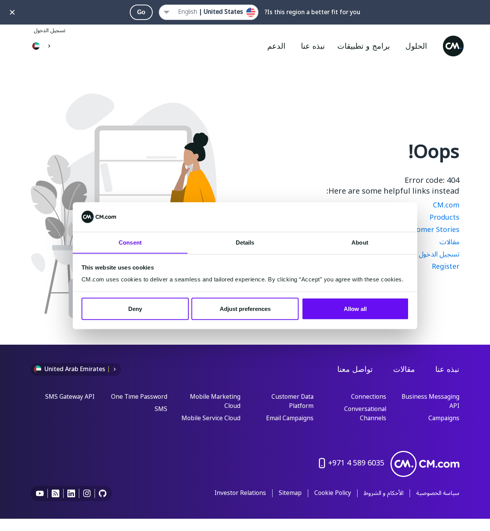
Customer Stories (430, 229)
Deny (135, 308)
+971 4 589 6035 (356, 463)
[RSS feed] (56, 493)
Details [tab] (245, 242)
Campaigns (443, 419)
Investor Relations (240, 493)
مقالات (449, 242)
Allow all (355, 308)
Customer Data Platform (292, 402)
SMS (161, 409)
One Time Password (139, 397)
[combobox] (208, 12)
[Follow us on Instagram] (87, 493)
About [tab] (359, 242)
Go (141, 12)
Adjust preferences (245, 308)
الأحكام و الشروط (383, 493)
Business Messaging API (430, 402)
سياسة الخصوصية (437, 493)
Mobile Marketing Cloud (215, 402)
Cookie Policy (332, 493)
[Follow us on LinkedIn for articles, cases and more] (71, 493)
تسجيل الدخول (49, 30)
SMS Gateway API (70, 397)
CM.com (446, 205)
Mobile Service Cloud (210, 419)
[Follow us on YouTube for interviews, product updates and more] (40, 493)
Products (444, 217)
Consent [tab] (130, 242)
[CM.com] (453, 46)
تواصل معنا (355, 369)
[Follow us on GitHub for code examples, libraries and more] (102, 493)
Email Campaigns (290, 419)
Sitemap (290, 493)
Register (445, 266)
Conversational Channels (365, 414)
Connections (368, 397)
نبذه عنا (447, 369)
